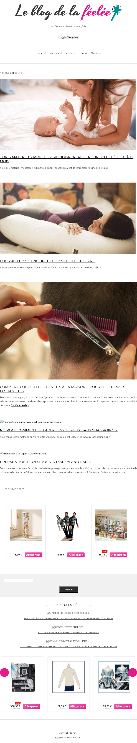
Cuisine (70, 53)
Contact (84, 53)
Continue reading (20, 405)
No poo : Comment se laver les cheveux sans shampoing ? (59, 430)
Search (69, 590)
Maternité (56, 53)
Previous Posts (14, 489)
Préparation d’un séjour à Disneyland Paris (45, 462)
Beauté (42, 53)
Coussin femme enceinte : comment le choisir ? (47, 261)
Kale (57, 737)
